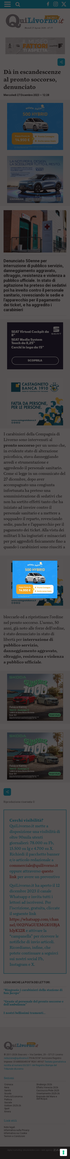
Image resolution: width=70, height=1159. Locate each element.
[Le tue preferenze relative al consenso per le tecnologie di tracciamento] (63, 1152)
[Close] (57, 560)
